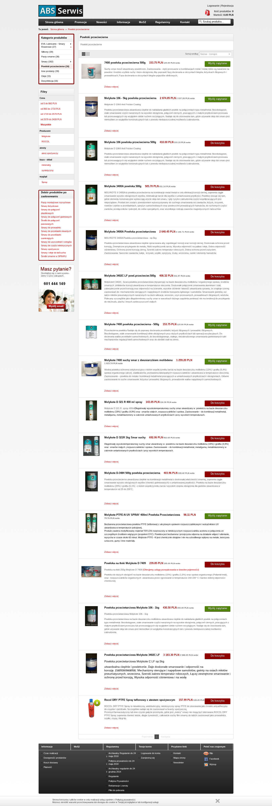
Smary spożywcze (50, 249)
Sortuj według (191, 54)
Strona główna (54, 22)
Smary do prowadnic (51, 227)
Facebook (212, 759)
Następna (165, 736)
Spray (44, 182)
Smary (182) (47, 61)
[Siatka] (88, 55)
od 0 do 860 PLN (49, 103)
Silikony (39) (47, 52)
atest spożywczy (50, 153)
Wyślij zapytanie (217, 63)
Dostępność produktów (55, 758)
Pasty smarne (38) (50, 56)
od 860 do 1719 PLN (50, 109)
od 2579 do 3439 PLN (51, 119)
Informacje (123, 22)
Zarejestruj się (148, 758)
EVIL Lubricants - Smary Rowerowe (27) (53, 45)
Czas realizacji (51, 753)
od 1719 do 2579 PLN (51, 114)
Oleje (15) (46, 76)
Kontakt (185, 22)
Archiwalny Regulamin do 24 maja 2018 (122, 754)
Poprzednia (147, 736)
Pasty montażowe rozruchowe (55, 202)
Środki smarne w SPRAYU (54, 256)
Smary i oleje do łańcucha (53, 252)
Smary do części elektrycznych (56, 245)
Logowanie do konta (150, 753)
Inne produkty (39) (50, 71)
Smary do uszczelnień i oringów (56, 242)
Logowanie (213, 5)
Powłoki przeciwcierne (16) (55, 66)
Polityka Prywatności (119, 781)
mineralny (46, 165)
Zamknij (218, 801)
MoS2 (142, 22)
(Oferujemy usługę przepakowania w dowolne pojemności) (171, 569)
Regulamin (114, 776)
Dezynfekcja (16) (49, 81)
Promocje (81, 22)
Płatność (48, 767)
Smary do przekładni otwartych (56, 231)
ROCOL (46, 141)
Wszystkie (46, 124)
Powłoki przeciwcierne (78, 29)
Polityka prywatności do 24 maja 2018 (121, 762)
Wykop (212, 764)
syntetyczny (48, 170)
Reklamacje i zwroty (118, 785)
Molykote (46, 136)
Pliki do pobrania (116, 790)
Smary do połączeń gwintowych (56, 217)
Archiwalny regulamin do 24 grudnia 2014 (122, 770)
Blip (211, 753)
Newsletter (178, 762)
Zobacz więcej (111, 86)
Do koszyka (217, 142)
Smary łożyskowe (49, 206)
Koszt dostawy (51, 762)
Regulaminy (162, 22)
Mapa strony (179, 758)
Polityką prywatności (125, 799)
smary (60, 11)
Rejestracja (227, 5)
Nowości (101, 22)
